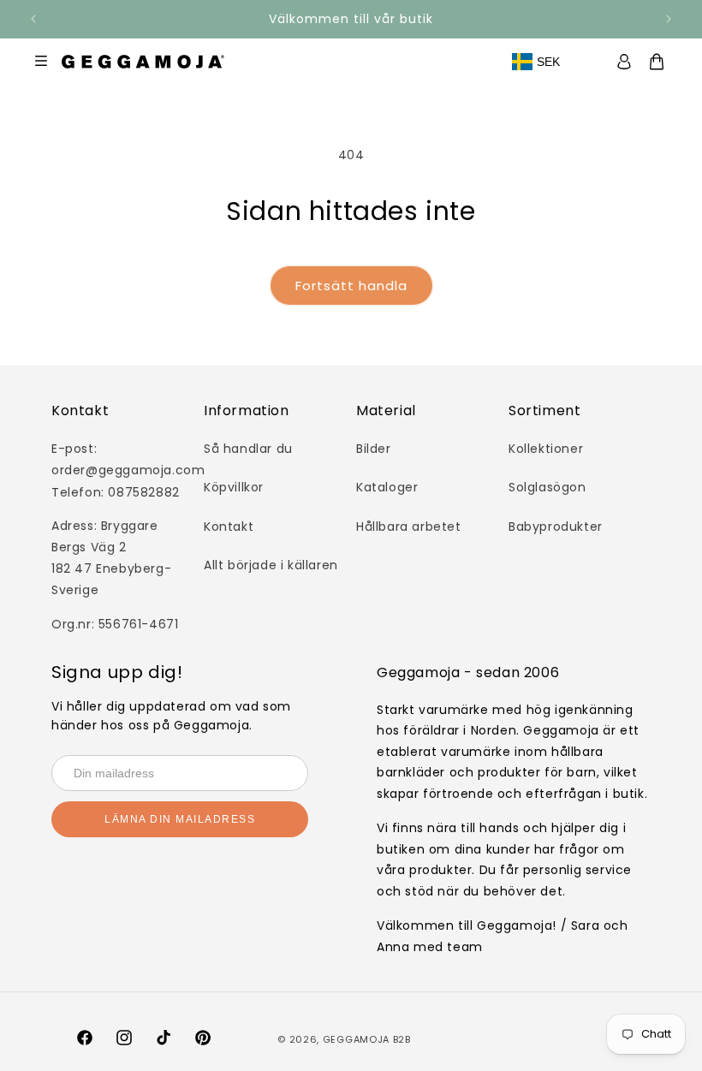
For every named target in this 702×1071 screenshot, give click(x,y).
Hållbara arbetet (408, 526)
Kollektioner (546, 448)
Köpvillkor (234, 487)
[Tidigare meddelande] (33, 19)
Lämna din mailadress (179, 819)
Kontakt (228, 526)
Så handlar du (248, 448)
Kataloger (387, 487)
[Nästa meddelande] (668, 19)
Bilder (373, 448)
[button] (666, 61)
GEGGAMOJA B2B (367, 1039)
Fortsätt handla (351, 286)
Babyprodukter (556, 526)
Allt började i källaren (271, 565)
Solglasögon (547, 487)
